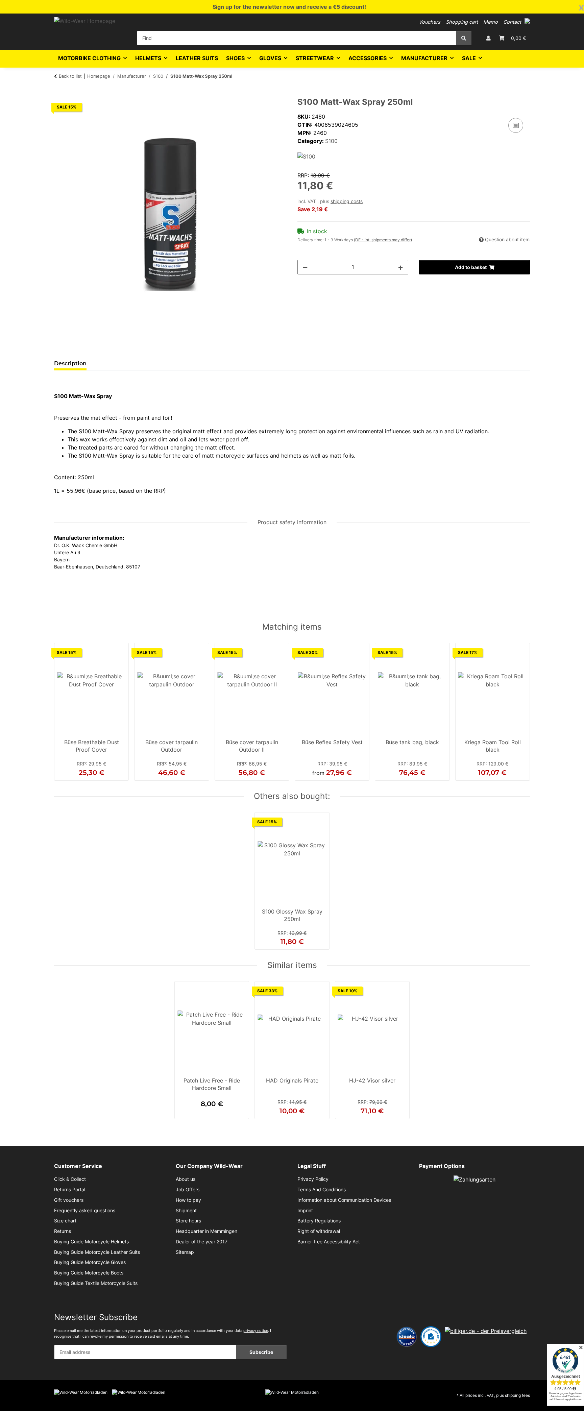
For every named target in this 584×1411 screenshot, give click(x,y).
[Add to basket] (59, 93)
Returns (62, 1231)
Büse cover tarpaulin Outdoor (171, 746)
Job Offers (187, 1189)
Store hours (188, 1220)
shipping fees (517, 1395)
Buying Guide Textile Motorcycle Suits (96, 1283)
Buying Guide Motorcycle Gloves (90, 1262)
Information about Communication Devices (344, 1200)
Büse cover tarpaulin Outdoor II (252, 746)
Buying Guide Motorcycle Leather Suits (97, 1252)
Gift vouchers (68, 1200)
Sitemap (185, 1252)
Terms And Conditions (321, 1189)
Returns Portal (69, 1189)
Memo (490, 22)
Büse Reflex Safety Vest (332, 742)
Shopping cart (462, 22)
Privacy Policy (312, 1179)
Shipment (186, 1210)
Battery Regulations (319, 1220)
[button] (527, 21)
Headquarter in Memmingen (206, 1231)
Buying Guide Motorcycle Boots (88, 1272)
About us (185, 1179)
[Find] (463, 38)
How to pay (188, 1200)
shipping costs (347, 201)
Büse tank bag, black (412, 742)
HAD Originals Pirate (292, 1080)
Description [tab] (70, 363)
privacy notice (255, 1330)
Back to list (70, 76)
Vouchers (429, 22)
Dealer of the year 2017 (201, 1241)
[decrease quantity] (305, 267)
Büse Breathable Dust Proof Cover (91, 746)
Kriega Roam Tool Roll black (492, 746)
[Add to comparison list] (515, 125)
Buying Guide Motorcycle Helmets (91, 1241)
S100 (331, 141)
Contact (512, 22)
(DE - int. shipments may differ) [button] (383, 239)
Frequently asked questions (84, 1210)
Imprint (305, 1210)
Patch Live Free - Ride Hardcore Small (212, 1084)
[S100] (306, 155)
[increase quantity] (400, 267)
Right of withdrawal (318, 1231)
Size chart (65, 1220)
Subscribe (261, 1352)
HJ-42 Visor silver (372, 1080)
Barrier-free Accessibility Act (328, 1241)
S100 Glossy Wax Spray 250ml (292, 915)
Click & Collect (70, 1179)
